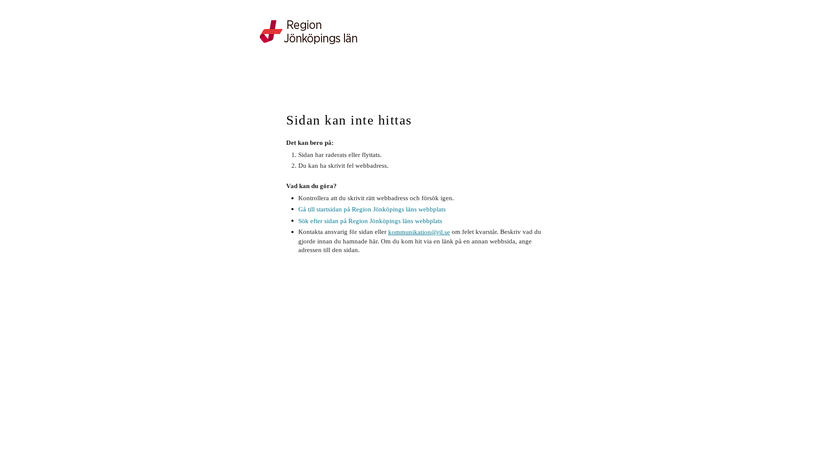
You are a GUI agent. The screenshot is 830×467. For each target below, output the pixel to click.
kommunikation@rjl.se (419, 232)
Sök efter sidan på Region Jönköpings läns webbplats (370, 220)
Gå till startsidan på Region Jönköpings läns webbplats (372, 209)
